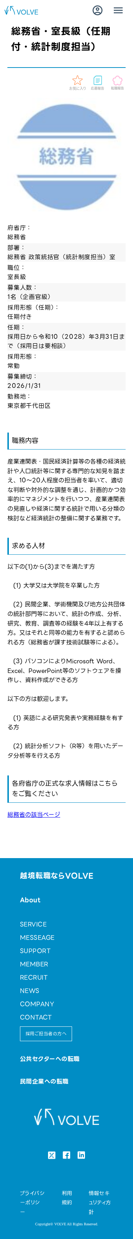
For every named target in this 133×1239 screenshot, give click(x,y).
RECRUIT (34, 977)
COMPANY (37, 1004)
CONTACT (36, 1017)
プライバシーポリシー (32, 1202)
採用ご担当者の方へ (45, 1033)
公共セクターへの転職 (50, 1059)
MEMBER (34, 964)
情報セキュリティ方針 (100, 1202)
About (30, 900)
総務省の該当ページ (33, 814)
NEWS (30, 990)
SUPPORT (35, 951)
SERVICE (33, 924)
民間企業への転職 (44, 1081)
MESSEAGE (37, 937)
